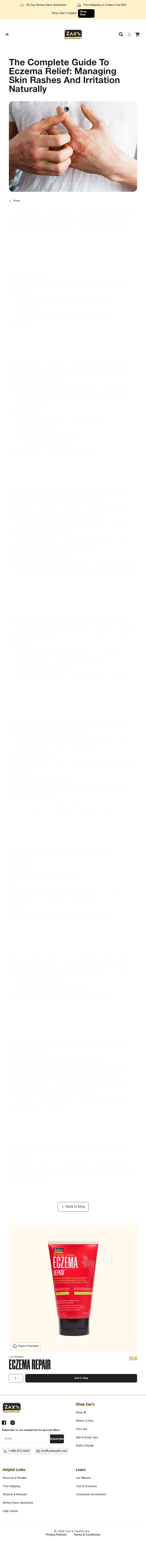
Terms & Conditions (87, 1535)
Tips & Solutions (86, 1486)
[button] (119, 34)
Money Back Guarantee (18, 1503)
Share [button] (16, 201)
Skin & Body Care (87, 1437)
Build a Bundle (85, 1446)
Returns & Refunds (15, 1494)
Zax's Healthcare (77, 1531)
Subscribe (57, 1438)
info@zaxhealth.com (54, 1451)
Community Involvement (91, 1494)
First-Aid (81, 1429)
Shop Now (83, 13)
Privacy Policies (56, 1535)
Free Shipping (11, 1486)
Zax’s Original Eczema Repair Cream (52, 400)
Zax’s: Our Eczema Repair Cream (53, 521)
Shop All (81, 1412)
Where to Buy (84, 1421)
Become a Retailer (15, 1478)
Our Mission (83, 1478)
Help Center (10, 1511)
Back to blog (75, 1206)
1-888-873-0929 (19, 1451)
